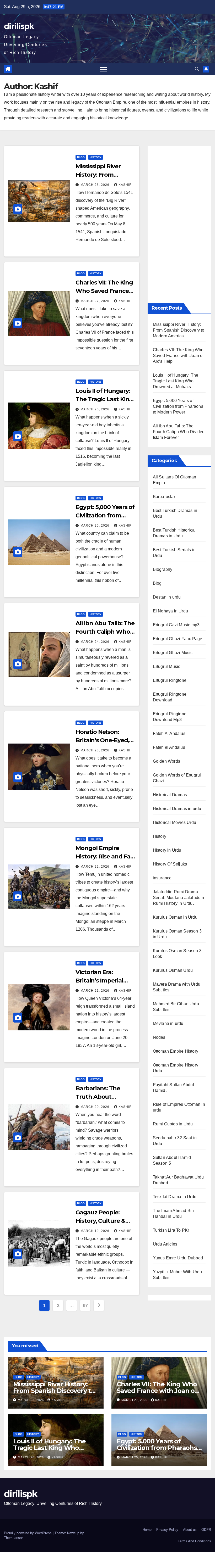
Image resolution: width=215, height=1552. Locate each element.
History (95, 157)
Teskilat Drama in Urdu (174, 1196)
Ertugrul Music (166, 666)
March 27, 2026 (95, 301)
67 (85, 1305)
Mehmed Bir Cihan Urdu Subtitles (176, 1007)
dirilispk (19, 26)
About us (190, 1530)
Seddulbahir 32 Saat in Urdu (175, 1141)
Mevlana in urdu (168, 1023)
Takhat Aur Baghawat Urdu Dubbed (178, 1180)
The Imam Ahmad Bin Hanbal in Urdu (173, 1213)
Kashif (125, 185)
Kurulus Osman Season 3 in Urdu (177, 934)
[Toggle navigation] (103, 69)
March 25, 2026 (95, 525)
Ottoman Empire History (175, 1051)
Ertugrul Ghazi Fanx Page (177, 639)
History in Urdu (167, 850)
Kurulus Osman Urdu (173, 970)
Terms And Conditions (194, 1541)
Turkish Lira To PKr (171, 1230)
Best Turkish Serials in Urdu (174, 553)
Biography (163, 569)
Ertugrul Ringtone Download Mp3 (169, 717)
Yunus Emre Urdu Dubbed (178, 1258)
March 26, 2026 (95, 409)
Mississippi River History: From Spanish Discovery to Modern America (179, 330)
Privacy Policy (167, 1530)
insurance (162, 878)
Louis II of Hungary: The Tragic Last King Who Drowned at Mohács (175, 381)
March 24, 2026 (95, 642)
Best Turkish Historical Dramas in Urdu (174, 533)
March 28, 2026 (95, 185)
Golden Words (166, 761)
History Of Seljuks (170, 864)
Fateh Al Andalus (169, 733)
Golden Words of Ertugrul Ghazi (177, 778)
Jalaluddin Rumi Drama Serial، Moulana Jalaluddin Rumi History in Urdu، (178, 898)
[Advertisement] (179, 224)
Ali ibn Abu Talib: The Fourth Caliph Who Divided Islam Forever (179, 432)
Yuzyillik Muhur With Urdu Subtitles (177, 1275)
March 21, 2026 (95, 990)
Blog (81, 157)
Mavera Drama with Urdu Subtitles (176, 987)
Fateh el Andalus (169, 747)
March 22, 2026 (95, 866)
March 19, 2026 (95, 1231)
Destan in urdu (167, 597)
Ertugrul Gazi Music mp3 (176, 625)
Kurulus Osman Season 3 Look (177, 953)
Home (147, 1530)
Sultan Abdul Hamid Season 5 (172, 1160)
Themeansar (13, 1538)
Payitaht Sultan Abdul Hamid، (173, 1087)
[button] (197, 69)
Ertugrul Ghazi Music (173, 652)
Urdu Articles (165, 1244)
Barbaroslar (164, 496)
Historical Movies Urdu (174, 822)
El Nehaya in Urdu (170, 611)
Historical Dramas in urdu (177, 808)
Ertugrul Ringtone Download (169, 697)
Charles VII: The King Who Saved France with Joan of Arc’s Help (178, 356)
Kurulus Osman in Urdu (175, 917)
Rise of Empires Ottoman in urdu (179, 1107)
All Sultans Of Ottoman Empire (174, 480)
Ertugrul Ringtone (169, 680)
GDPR (206, 1530)
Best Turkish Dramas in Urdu (175, 513)
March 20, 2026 (95, 1107)
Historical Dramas (170, 794)
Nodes (159, 1037)
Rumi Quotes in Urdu (173, 1124)
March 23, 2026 (95, 750)
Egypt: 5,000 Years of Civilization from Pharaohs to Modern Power (178, 406)
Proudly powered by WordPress (28, 1533)
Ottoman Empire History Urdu (175, 1068)
